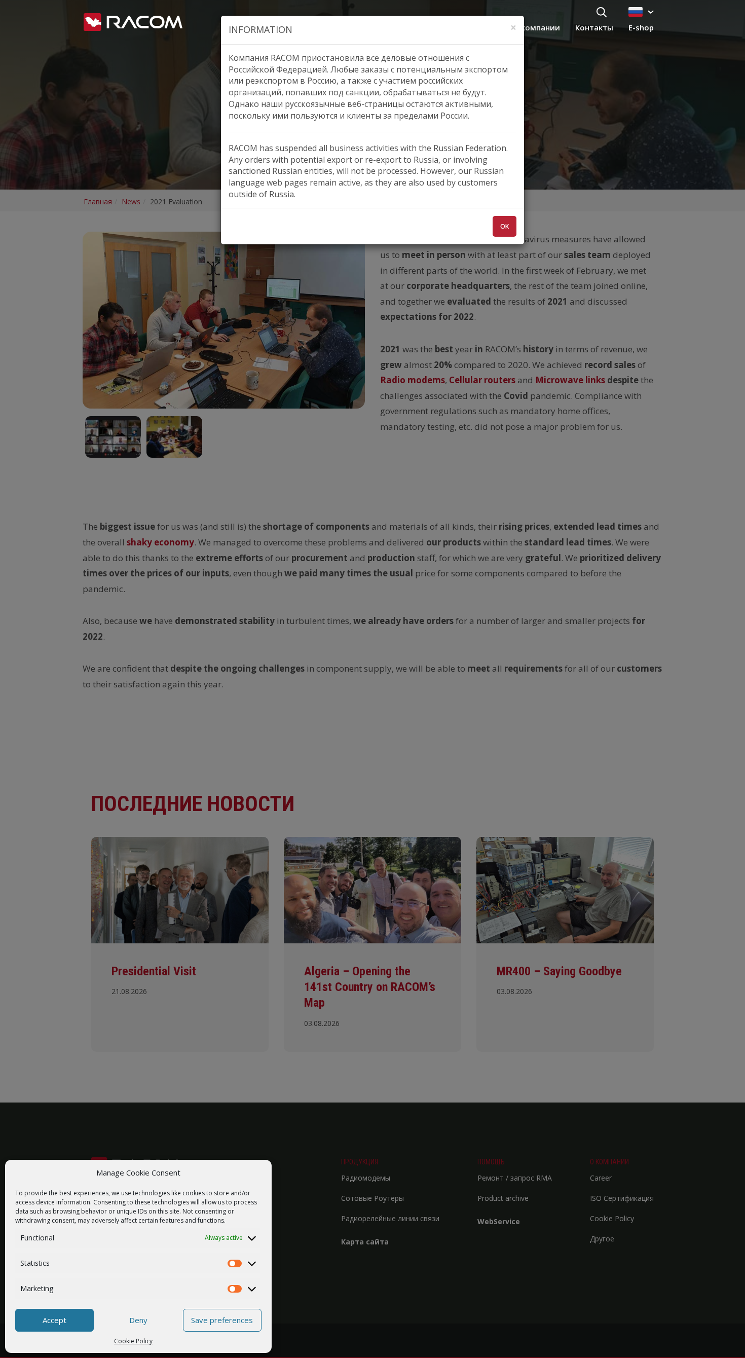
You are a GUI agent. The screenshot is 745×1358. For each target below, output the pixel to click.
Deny (138, 1320)
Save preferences (222, 1320)
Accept (54, 1320)
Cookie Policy (133, 1341)
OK (504, 226)
